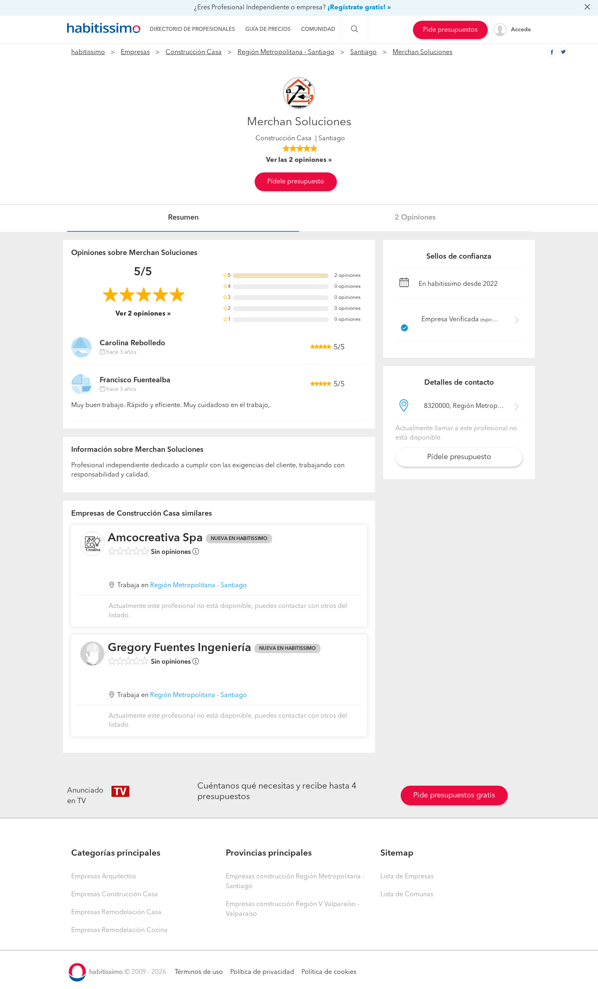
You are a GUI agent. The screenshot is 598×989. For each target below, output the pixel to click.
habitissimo (88, 52)
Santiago (363, 52)
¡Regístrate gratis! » (359, 7)
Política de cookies (328, 972)
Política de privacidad (262, 972)
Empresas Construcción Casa (114, 894)
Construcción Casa (194, 52)
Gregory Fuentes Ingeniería (179, 648)
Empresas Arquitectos (103, 877)
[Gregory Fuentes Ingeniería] (92, 653)
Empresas (135, 52)
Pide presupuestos (450, 30)
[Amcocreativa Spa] (92, 544)
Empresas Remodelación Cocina (119, 930)
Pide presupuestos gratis (454, 795)
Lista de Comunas (406, 894)
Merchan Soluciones (422, 52)
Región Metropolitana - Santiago (286, 52)
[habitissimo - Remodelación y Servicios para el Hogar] (103, 28)
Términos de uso (199, 972)
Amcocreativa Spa (155, 538)
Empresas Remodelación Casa (116, 912)
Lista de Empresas (407, 877)
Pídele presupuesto (295, 182)
